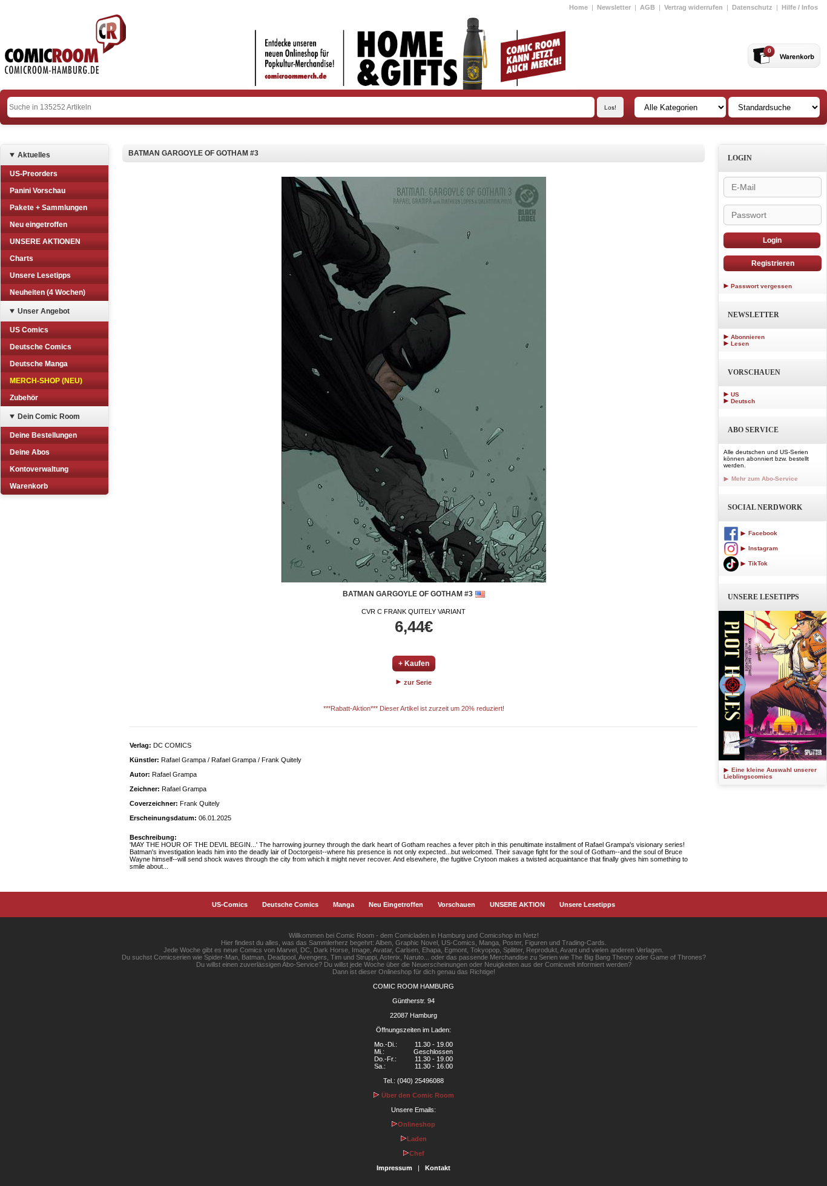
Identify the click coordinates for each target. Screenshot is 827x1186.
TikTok (757, 563)
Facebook (761, 533)
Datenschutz (752, 7)
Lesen (740, 343)
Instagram (762, 548)
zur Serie (417, 682)
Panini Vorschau (37, 190)
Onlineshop (416, 1124)
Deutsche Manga (39, 364)
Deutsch (743, 401)
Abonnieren (748, 337)
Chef (416, 1153)
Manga (343, 904)
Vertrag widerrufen (693, 7)
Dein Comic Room (49, 416)
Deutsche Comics (40, 347)
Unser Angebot (44, 311)
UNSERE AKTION (517, 904)
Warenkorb (29, 486)
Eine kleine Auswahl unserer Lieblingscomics (770, 773)
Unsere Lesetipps (40, 275)
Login (772, 240)
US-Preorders (34, 174)
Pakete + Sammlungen (48, 207)
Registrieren (772, 263)
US (735, 394)
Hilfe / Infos (800, 7)
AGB (647, 7)
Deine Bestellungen (43, 435)
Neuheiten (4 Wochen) (47, 292)
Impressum (394, 1167)
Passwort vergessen (761, 286)
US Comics (29, 330)
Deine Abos (30, 452)
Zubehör (24, 398)
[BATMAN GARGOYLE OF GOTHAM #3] (414, 379)
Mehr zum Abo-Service (764, 478)
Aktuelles (34, 155)
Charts (21, 258)
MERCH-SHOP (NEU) (46, 381)
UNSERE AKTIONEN (45, 241)
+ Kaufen (413, 663)
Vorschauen (456, 904)
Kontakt (437, 1167)
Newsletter (614, 7)
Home (578, 7)
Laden (417, 1138)
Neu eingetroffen (38, 224)
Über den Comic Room (417, 1095)
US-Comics (230, 904)
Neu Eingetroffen (396, 904)
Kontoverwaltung (39, 469)
